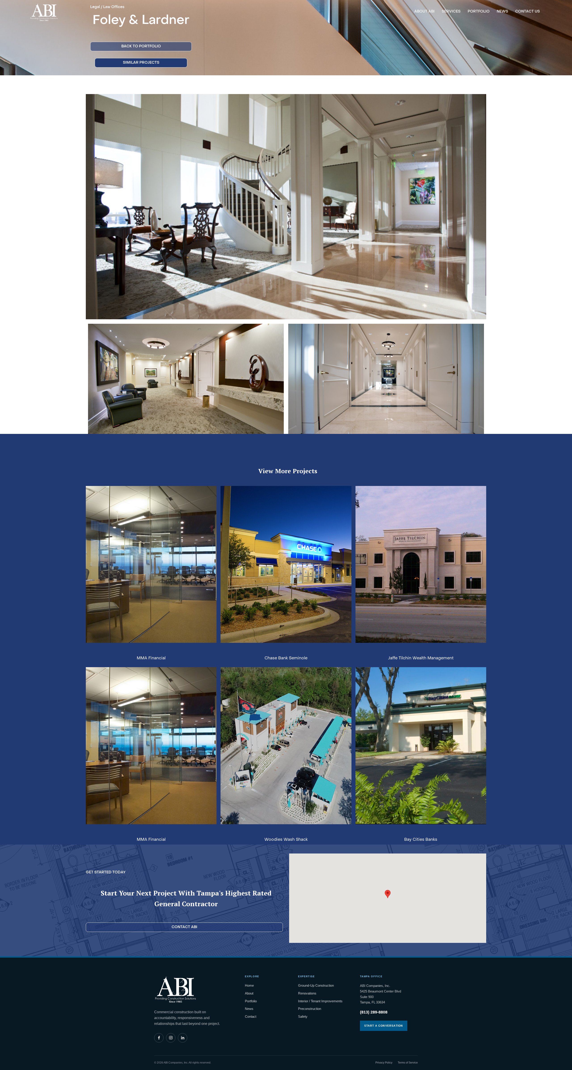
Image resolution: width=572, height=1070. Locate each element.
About (249, 993)
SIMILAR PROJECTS (141, 63)
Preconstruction (309, 1009)
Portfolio (251, 1001)
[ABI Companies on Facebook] (159, 1038)
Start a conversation (383, 1025)
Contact (250, 1016)
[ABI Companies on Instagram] (170, 1038)
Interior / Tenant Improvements (320, 1001)
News (249, 1009)
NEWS (502, 11)
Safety (302, 1016)
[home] (44, 11)
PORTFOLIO (479, 11)
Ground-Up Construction (316, 985)
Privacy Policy (383, 1062)
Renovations (307, 993)
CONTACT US (527, 11)
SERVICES (451, 11)
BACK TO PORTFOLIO (141, 46)
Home (249, 985)
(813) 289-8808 (373, 1012)
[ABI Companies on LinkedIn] (182, 1038)
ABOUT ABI (424, 11)
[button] (388, 894)
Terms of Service (408, 1062)
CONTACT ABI (184, 927)
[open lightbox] (286, 206)
